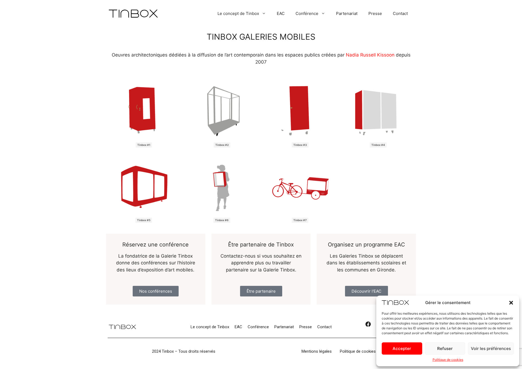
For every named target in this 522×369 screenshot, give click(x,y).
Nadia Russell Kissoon (371, 55)
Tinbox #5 (143, 220)
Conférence (307, 13)
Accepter (402, 348)
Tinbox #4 (378, 144)
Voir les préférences (491, 348)
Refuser (445, 348)
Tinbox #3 (300, 144)
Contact (400, 13)
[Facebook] (368, 326)
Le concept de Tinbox (238, 13)
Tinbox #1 (143, 144)
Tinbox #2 (222, 144)
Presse (375, 13)
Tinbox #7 (300, 220)
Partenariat (347, 13)
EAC (281, 13)
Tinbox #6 (222, 220)
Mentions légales (317, 351)
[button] (511, 302)
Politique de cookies (448, 360)
